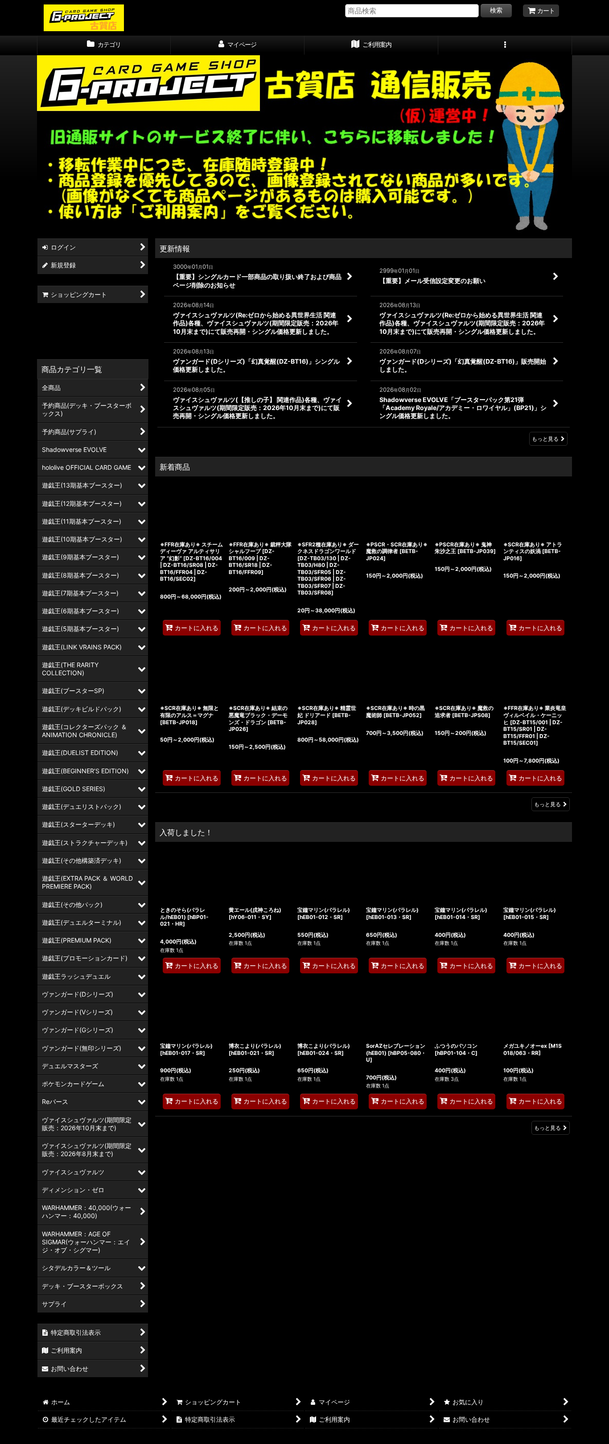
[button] (505, 45)
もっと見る (545, 438)
